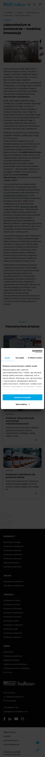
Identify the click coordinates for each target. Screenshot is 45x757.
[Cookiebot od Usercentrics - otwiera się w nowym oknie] (32, 351)
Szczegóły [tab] (20, 358)
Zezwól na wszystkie (22, 397)
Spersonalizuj (21, 404)
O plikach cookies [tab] (35, 358)
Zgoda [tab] (7, 358)
